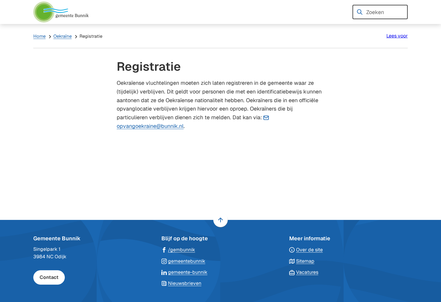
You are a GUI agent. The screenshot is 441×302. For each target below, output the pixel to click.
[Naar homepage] (63, 12)
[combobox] (380, 12)
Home (39, 36)
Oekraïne (62, 36)
